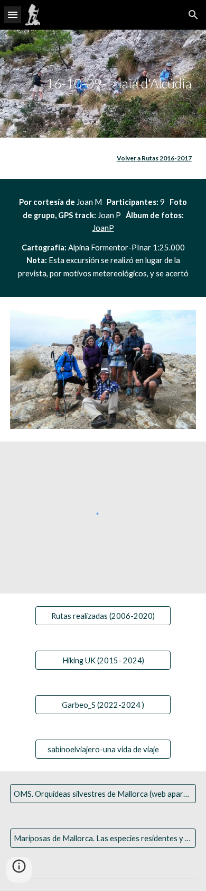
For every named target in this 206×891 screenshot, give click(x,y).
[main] (103, 83)
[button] (12, 14)
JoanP (103, 227)
